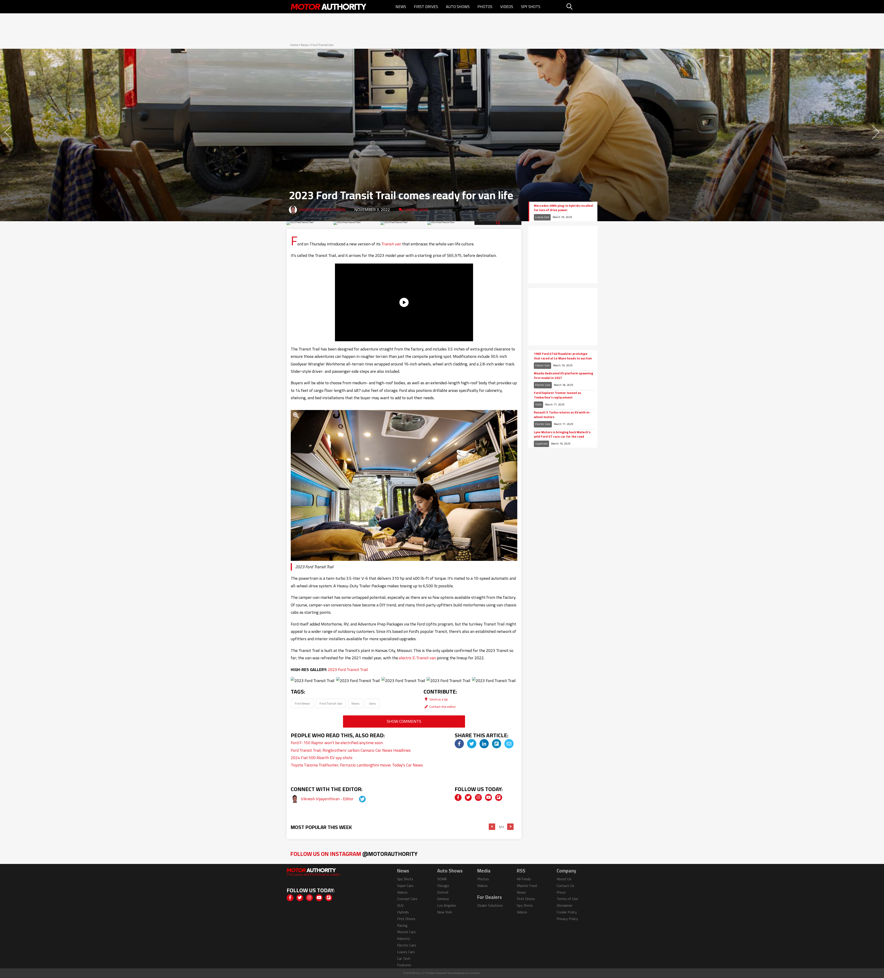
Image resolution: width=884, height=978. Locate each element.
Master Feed (527, 885)
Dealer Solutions (490, 905)
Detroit (443, 892)
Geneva (443, 898)
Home (294, 44)
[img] (459, 743)
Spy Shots (530, 6)
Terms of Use (567, 898)
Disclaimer (565, 905)
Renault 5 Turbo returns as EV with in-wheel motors (562, 414)
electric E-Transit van (417, 658)
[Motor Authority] (329, 6)
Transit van (391, 244)
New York (444, 912)
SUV (400, 905)
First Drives (426, 6)
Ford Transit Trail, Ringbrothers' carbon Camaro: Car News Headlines (351, 750)
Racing (402, 925)
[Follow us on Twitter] (468, 797)
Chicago (443, 885)
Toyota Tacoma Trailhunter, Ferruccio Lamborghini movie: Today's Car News (357, 765)
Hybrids (403, 912)
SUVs (538, 404)
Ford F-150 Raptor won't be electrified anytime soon (337, 742)
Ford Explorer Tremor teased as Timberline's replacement (557, 395)
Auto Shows (458, 6)
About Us (564, 878)
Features (404, 964)
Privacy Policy (567, 918)
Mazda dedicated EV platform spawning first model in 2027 (563, 375)
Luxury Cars (542, 217)
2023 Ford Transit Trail (348, 669)
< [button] (492, 826)
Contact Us (565, 885)
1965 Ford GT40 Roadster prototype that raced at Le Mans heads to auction (563, 356)
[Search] (581, 6)
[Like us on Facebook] (458, 797)
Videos (506, 6)
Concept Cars (407, 898)
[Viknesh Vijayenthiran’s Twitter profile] (358, 799)
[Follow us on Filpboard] (498, 797)
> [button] (510, 826)
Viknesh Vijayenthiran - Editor (328, 799)
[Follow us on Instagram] (478, 797)
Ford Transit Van (322, 44)
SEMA (442, 878)
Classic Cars (542, 365)
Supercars (541, 443)
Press (561, 892)
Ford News (302, 703)
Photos (484, 6)
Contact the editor (442, 706)
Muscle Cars (406, 931)
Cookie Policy (567, 912)
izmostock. (474, 973)
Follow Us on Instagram (354, 853)
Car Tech (403, 958)
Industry (403, 938)
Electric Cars (542, 384)
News (400, 6)
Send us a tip (438, 699)
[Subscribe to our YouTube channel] (488, 797)
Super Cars (405, 885)
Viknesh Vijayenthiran (322, 209)
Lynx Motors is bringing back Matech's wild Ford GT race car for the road (562, 434)
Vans (372, 703)
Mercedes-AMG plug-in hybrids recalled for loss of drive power (563, 208)
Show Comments (404, 721)
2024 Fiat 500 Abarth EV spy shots (321, 757)
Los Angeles (446, 905)
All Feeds (524, 878)
